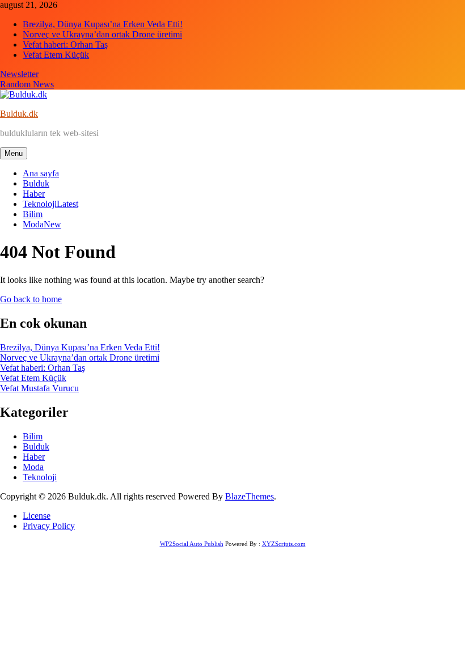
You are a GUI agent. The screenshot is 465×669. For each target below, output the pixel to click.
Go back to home (31, 299)
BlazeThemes (249, 496)
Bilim (33, 214)
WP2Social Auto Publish (191, 543)
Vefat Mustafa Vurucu (39, 388)
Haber (34, 193)
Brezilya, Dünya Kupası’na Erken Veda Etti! (103, 24)
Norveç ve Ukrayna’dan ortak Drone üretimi (102, 34)
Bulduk (36, 183)
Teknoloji (50, 204)
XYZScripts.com (284, 543)
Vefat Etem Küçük (56, 55)
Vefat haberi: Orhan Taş (65, 44)
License (36, 515)
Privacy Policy (49, 526)
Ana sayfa (41, 173)
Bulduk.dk (19, 113)
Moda (42, 224)
